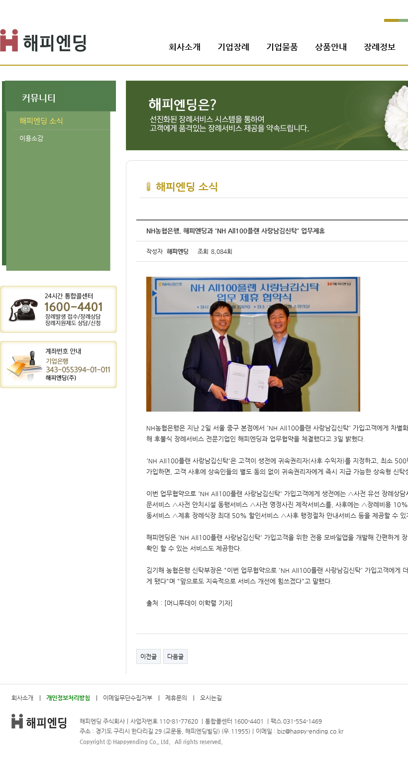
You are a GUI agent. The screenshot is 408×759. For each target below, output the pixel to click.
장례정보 (380, 47)
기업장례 (233, 47)
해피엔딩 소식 (41, 120)
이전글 (148, 656)
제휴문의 (176, 697)
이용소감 (31, 138)
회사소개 (185, 47)
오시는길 (211, 697)
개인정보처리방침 (68, 697)
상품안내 (331, 47)
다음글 (175, 656)
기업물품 (282, 47)
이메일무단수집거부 (127, 697)
